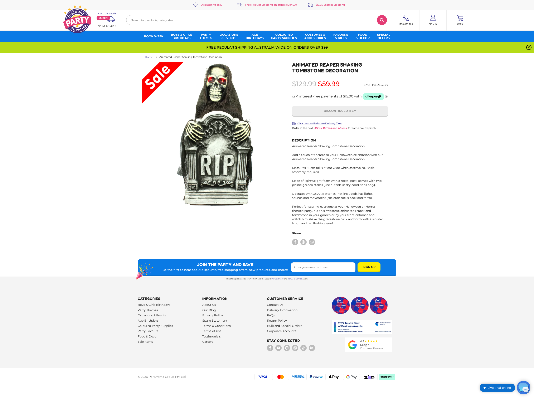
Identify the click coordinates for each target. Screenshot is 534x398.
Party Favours (148, 331)
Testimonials (211, 336)
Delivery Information (282, 310)
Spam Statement (214, 320)
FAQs (271, 315)
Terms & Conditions (216, 326)
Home (149, 57)
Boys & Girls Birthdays (154, 305)
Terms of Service (295, 279)
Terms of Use (211, 331)
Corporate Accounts (281, 331)
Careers (207, 342)
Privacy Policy (277, 279)
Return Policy (277, 320)
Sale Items (145, 342)
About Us (209, 305)
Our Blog (209, 310)
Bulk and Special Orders (284, 326)
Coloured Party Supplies (155, 326)
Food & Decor (148, 336)
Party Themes (148, 310)
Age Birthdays (148, 320)
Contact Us (275, 305)
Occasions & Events (152, 315)
